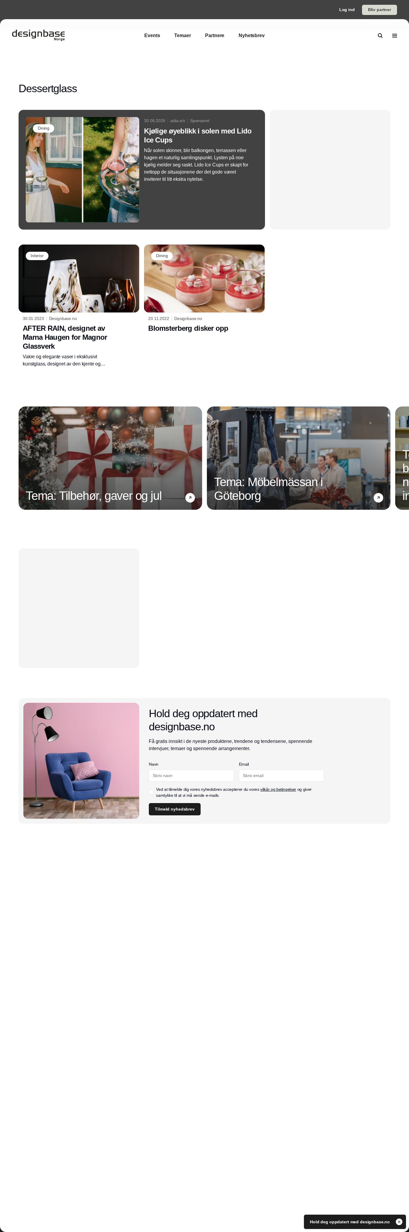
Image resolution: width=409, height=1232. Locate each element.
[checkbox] (151, 792)
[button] (190, 497)
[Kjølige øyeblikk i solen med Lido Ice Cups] (142, 170)
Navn (153, 764)
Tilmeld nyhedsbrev (174, 809)
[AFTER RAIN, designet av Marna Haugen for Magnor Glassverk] (79, 306)
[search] (380, 35)
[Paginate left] (23, 458)
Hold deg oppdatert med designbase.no (350, 1221)
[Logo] (38, 36)
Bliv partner (379, 9)
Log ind (347, 9)
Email (244, 764)
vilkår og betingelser (278, 789)
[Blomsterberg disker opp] (204, 290)
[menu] (394, 35)
